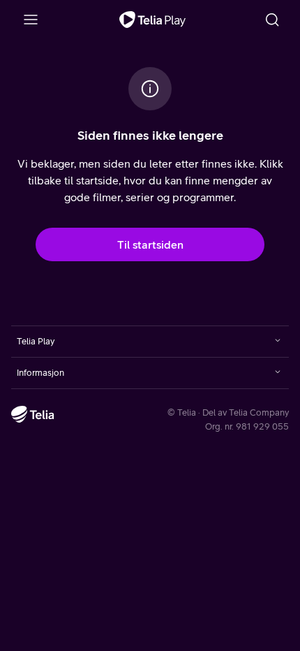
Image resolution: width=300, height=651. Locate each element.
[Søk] (272, 19)
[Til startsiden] (152, 19)
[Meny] (30, 19)
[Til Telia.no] (32, 414)
